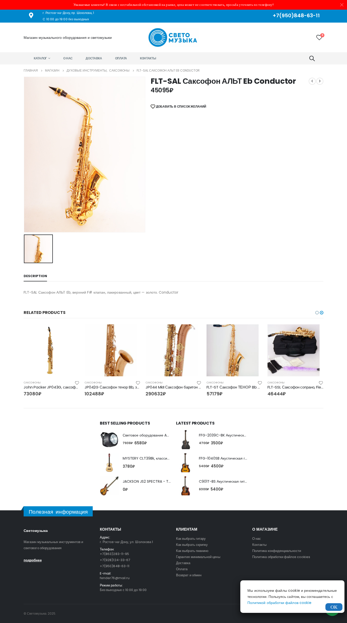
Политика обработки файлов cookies (281, 556)
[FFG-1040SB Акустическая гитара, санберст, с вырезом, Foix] (185, 462)
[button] (317, 313)
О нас (68, 58)
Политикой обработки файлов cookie (279, 602)
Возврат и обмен (188, 575)
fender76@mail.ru (115, 578)
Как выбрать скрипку (192, 544)
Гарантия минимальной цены (198, 556)
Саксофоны (32, 382)
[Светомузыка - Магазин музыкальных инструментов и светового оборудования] (173, 37)
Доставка (94, 58)
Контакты (148, 58)
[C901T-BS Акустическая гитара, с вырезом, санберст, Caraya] (185, 485)
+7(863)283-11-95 (114, 553)
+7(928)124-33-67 (115, 560)
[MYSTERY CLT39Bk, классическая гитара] (109, 462)
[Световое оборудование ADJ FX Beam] (109, 439)
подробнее (33, 560)
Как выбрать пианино (192, 550)
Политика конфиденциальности (276, 550)
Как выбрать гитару (191, 538)
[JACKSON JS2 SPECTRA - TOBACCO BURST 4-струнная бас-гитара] (109, 485)
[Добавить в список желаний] (77, 382)
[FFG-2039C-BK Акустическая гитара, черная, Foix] (185, 439)
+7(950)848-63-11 (114, 566)
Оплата (121, 58)
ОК (333, 607)
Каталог (40, 58)
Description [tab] (35, 276)
